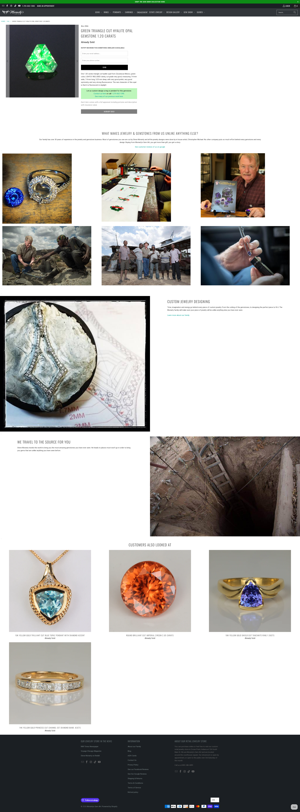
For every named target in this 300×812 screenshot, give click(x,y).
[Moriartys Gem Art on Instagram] (11, 6)
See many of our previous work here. (109, 96)
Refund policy (133, 792)
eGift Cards (132, 756)
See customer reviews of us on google (150, 147)
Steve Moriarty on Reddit (90, 756)
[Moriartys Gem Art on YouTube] (19, 6)
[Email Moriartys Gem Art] (3, 6)
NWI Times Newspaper (89, 746)
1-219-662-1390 (28, 6)
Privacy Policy (133, 765)
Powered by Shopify (109, 806)
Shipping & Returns (135, 778)
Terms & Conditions (135, 783)
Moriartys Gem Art (94, 806)
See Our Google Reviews (137, 774)
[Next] (77, 61)
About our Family (134, 746)
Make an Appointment (45, 6)
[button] (98, 12)
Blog (129, 751)
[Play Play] (42, 61)
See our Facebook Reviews (138, 769)
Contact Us (132, 760)
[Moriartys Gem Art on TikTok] (15, 6)
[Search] (295, 12)
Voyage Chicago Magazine (91, 751)
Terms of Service (134, 788)
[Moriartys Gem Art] (13, 12)
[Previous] (7, 61)
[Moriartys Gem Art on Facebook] (7, 6)
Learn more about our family (178, 315)
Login (287, 6)
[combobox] (287, 12)
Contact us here (100, 94)
